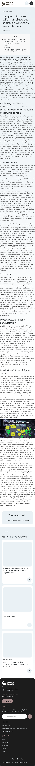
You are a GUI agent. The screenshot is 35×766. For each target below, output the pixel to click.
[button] (31, 3)
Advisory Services (7, 725)
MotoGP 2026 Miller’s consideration (16, 49)
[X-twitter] (13, 759)
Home (3, 739)
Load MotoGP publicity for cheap (15, 51)
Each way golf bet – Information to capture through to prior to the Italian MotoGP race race (15, 41)
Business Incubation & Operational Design (14, 728)
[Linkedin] (17, 759)
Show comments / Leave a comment (17, 520)
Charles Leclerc (9, 45)
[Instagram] (22, 759)
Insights (4, 748)
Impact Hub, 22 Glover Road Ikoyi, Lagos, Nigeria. (10, 689)
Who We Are (5, 745)
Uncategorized (7, 11)
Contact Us (5, 742)
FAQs (3, 751)
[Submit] (30, 716)
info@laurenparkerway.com (10, 694)
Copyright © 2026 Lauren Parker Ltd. (14, 762)
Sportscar (7, 47)
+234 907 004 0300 (7, 696)
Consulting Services (8, 731)
